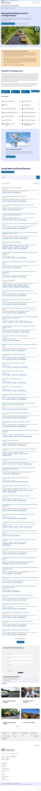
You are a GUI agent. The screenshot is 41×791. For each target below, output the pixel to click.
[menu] (39, 3)
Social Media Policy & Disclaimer (27, 784)
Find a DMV (3, 766)
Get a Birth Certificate (5, 768)
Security (21, 784)
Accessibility (3, 784)
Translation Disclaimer (16, 784)
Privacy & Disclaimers (9, 784)
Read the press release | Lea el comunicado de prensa (13, 64)
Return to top (36, 745)
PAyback (2, 771)
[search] (36, 3)
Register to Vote (4, 764)
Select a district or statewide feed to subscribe (10, 678)
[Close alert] (38, 51)
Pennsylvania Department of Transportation (10, 5)
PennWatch (3, 778)
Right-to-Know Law (4, 780)
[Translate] (34, 3)
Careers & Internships (5, 776)
